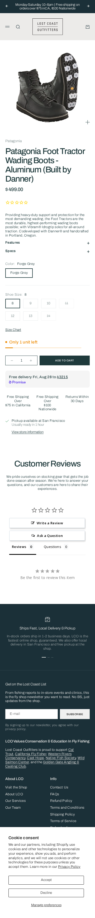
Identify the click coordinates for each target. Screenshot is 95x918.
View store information (28, 432)
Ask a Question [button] (50, 535)
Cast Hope (35, 758)
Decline (46, 893)
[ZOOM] (87, 122)
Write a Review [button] (50, 523)
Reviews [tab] (19, 546)
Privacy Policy (69, 867)
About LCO (14, 794)
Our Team (13, 807)
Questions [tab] (52, 546)
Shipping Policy (62, 814)
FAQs (54, 794)
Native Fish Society (61, 758)
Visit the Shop (16, 787)
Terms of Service (63, 821)
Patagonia (13, 141)
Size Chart (13, 330)
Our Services (15, 801)
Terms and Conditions (67, 807)
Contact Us (59, 787)
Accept (46, 880)
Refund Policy (61, 801)
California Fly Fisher (30, 754)
